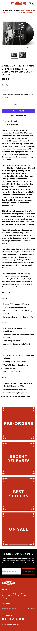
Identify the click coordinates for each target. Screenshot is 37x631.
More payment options (18, 115)
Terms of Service (24, 596)
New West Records (13, 624)
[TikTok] (13, 619)
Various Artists (12, 11)
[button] (30, 3)
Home (4, 11)
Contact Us (6, 594)
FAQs (15, 594)
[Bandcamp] (3, 619)
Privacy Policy (6, 598)
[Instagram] (10, 619)
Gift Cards (23, 594)
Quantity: (5, 85)
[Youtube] (23, 619)
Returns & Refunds (8, 596)
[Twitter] (16, 619)
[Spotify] (20, 619)
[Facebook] (6, 619)
